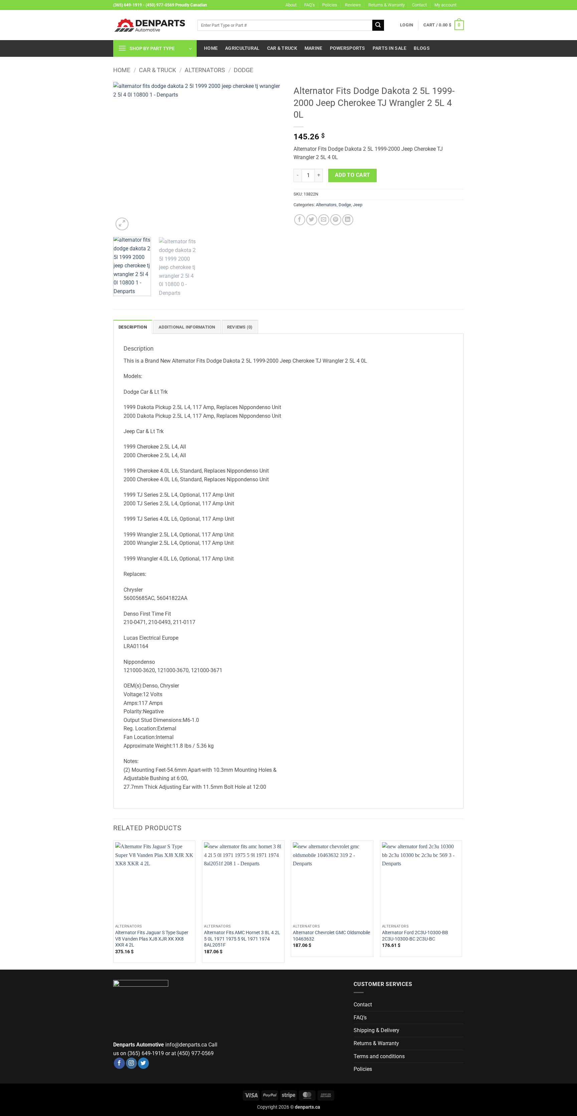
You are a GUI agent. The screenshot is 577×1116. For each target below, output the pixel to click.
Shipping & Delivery (376, 1030)
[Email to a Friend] (323, 219)
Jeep (357, 204)
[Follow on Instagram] (131, 1063)
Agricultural (242, 48)
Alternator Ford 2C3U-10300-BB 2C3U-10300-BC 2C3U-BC (415, 936)
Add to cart (352, 175)
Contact (419, 4)
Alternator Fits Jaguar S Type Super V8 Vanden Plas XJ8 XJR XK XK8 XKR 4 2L (151, 939)
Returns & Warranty (386, 4)
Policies (329, 4)
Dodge (243, 70)
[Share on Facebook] (299, 219)
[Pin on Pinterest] (335, 219)
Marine (314, 48)
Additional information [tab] (187, 327)
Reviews (353, 4)
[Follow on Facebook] (119, 1063)
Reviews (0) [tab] (240, 327)
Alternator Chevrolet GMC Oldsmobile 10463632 (331, 936)
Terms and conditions (379, 1056)
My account (445, 4)
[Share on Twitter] (311, 219)
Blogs (421, 48)
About (291, 4)
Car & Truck (282, 48)
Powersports (347, 48)
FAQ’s (309, 4)
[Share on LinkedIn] (347, 219)
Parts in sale (390, 48)
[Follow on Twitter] (143, 1063)
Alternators (205, 70)
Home (211, 48)
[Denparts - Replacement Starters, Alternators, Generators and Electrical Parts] (150, 25)
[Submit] (378, 25)
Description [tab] (133, 327)
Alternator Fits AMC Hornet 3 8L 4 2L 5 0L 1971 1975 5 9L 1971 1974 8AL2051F (242, 939)
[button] (406, 25)
